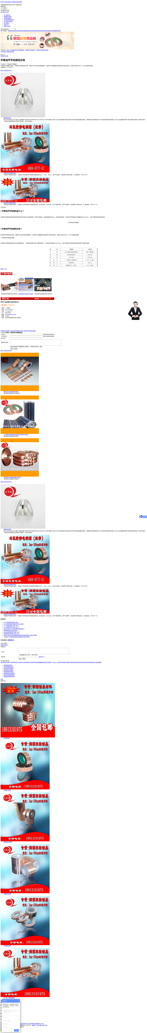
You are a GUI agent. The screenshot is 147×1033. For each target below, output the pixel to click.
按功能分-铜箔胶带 (11, 662)
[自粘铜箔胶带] (25, 944)
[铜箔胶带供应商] (37, 49)
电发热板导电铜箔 (8, 670)
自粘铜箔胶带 (7, 946)
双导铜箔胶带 (49, 30)
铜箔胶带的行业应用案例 (17, 50)
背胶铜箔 (20, 30)
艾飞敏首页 (7, 15)
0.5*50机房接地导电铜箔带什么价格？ (14, 624)
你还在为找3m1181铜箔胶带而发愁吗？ (14, 628)
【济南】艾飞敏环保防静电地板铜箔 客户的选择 (17, 636)
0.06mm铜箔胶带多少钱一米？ (12, 632)
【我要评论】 (10, 640)
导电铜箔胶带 (7, 18)
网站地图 (19, 2)
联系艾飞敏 (4, 2)
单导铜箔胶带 (42, 30)
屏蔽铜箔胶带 (7, 16)
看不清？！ (42, 656)
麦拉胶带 (59, 662)
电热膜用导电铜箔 (8, 671)
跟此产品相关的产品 (6, 70)
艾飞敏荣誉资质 (23, 1023)
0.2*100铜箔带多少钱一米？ (11, 625)
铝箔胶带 (30, 662)
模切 (2, 679)
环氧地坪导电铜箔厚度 (10, 203)
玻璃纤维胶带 (66, 662)
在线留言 (9, 2)
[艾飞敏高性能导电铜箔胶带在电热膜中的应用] (20, 433)
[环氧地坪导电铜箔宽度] (25, 172)
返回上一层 (4, 268)
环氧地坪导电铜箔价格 (42, 50)
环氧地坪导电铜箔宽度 (10, 173)
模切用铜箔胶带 (8, 665)
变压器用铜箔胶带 (8, 666)
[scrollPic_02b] (4, 12)
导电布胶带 (36, 662)
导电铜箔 (10, 30)
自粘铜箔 (15, 30)
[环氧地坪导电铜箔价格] (7, 51)
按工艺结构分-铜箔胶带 (22, 662)
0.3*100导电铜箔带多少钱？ (11, 622)
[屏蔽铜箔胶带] (25, 892)
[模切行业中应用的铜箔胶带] (20, 390)
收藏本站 (14, 2)
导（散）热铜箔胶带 (9, 997)
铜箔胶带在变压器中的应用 (25, 294)
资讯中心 (6, 24)
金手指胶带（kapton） (51, 662)
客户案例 (6, 23)
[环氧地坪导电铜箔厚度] (25, 201)
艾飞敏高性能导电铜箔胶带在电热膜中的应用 (16, 434)
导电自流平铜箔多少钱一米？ (12, 633)
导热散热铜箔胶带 (9, 19)
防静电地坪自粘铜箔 (9, 673)
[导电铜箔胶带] (25, 789)
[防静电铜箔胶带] (25, 841)
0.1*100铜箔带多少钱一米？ (11, 627)
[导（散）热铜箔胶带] (25, 996)
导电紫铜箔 (7, 738)
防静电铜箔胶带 (27, 30)
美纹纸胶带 (73, 662)
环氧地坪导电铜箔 (30, 50)
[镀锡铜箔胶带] (23, 117)
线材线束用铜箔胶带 (9, 676)
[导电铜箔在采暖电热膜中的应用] (20, 476)
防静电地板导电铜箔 (9, 675)
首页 (8, 50)
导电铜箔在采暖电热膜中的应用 (12, 477)
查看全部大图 (4, 56)
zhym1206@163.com (10, 314)
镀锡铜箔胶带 (7, 118)
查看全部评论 (4, 645)
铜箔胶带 (3, 662)
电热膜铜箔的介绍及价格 (10, 630)
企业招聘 (30, 1023)
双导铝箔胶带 (84, 662)
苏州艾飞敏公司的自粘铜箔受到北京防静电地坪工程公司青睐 (20, 635)
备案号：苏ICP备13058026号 (39, 1025)
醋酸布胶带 (42, 662)
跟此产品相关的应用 (6, 350)
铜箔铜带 (78, 662)
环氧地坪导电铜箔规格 (29, 331)
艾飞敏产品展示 (8, 21)
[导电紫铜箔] (28, 737)
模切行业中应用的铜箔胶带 (11, 391)
